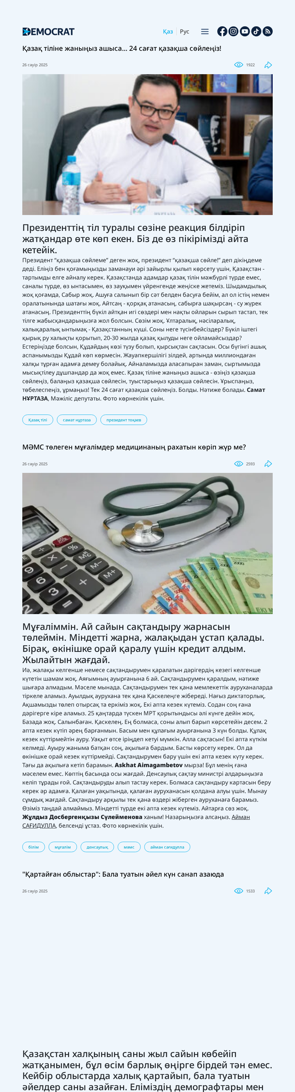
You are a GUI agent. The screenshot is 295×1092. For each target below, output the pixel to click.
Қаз (168, 31)
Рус (184, 31)
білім (33, 847)
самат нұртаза (77, 419)
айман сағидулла (167, 847)
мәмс (129, 847)
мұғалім (63, 847)
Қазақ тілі (37, 419)
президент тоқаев (123, 419)
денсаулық (97, 847)
